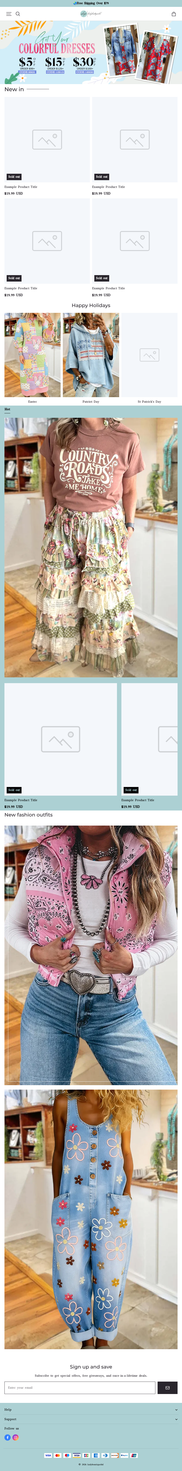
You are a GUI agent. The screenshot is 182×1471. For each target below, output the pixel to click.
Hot (7, 409)
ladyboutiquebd (95, 1464)
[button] (8, 14)
